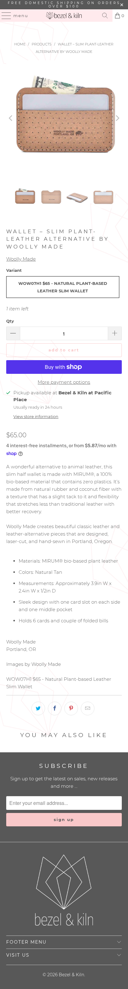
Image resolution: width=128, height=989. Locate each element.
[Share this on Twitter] (38, 708)
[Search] (105, 15)
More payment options (64, 382)
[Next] (117, 118)
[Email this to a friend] (87, 708)
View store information (35, 416)
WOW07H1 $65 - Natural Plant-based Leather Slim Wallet (62, 287)
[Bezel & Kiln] (64, 15)
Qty (10, 320)
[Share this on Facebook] (55, 708)
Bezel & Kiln (71, 974)
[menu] (3, 15)
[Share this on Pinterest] (71, 708)
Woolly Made (21, 259)
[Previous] (11, 118)
